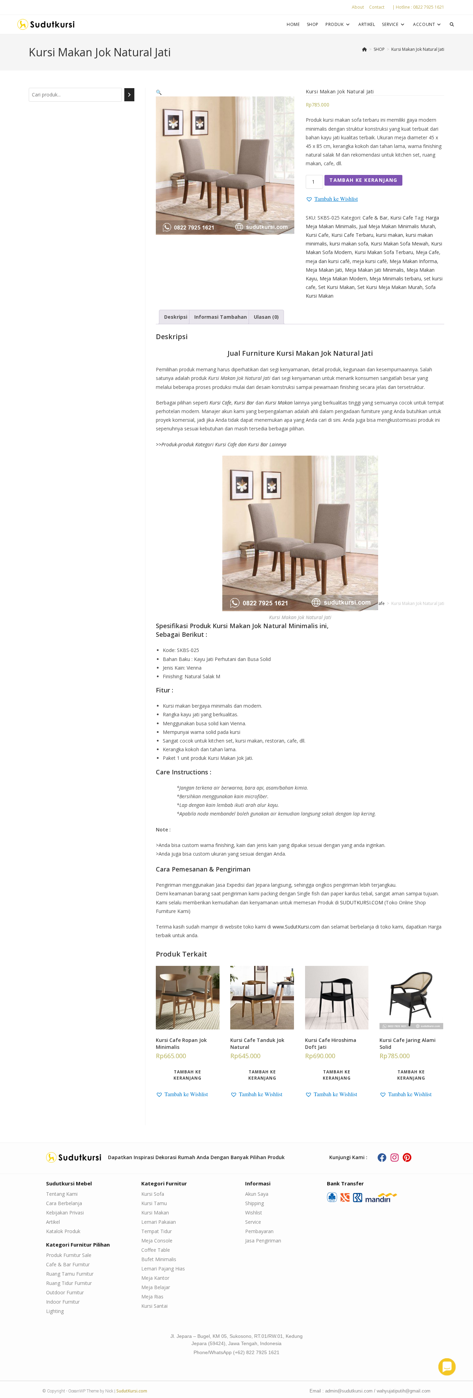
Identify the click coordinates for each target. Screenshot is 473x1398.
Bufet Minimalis (158, 1259)
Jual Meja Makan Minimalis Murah (397, 226)
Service (253, 1222)
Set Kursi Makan (336, 287)
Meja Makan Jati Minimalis (374, 270)
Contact (376, 7)
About (358, 7)
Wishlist (253, 1212)
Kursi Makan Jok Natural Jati (417, 49)
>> (221, 444)
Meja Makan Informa (413, 261)
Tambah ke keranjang (363, 180)
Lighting (55, 1311)
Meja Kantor (155, 1278)
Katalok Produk (63, 1231)
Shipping (254, 1203)
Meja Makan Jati (324, 270)
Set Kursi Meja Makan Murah (389, 287)
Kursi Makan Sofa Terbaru (384, 252)
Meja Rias (152, 1296)
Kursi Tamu (154, 1203)
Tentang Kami (62, 1194)
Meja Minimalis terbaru (395, 278)
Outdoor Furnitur (65, 1292)
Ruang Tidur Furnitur (69, 1283)
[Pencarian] (129, 95)
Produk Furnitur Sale (68, 1255)
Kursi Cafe (401, 217)
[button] (159, 92)
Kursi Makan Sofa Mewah (399, 243)
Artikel (53, 1222)
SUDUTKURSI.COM (361, 902)
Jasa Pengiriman (263, 1240)
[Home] (364, 49)
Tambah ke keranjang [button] (187, 1075)
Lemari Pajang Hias (163, 1268)
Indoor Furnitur (63, 1301)
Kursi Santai (154, 1306)
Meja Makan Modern (343, 278)
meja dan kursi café (328, 261)
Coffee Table (155, 1250)
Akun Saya (256, 1194)
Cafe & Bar (375, 217)
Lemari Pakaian (158, 1222)
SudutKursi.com (131, 1391)
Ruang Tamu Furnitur (69, 1273)
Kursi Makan (155, 1212)
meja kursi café (369, 261)
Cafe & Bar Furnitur (68, 1264)
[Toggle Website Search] (451, 24)
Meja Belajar (155, 1287)
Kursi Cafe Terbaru (352, 235)
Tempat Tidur (156, 1231)
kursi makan (389, 235)
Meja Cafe (427, 252)
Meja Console (156, 1240)
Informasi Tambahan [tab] (220, 317)
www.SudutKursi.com (296, 926)
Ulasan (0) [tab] (266, 317)
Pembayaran (259, 1231)
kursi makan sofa (349, 243)
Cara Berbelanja (64, 1203)
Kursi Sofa (152, 1194)
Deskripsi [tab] (175, 317)
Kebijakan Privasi (65, 1212)
